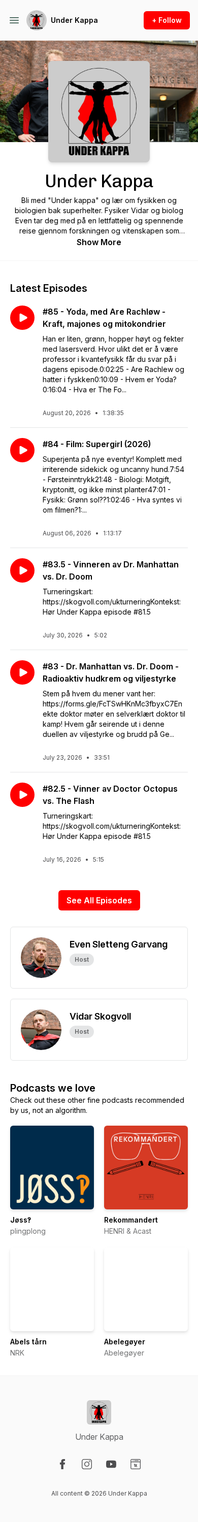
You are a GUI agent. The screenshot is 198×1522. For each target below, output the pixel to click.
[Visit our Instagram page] (87, 1464)
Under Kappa (74, 20)
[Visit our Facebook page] (62, 1464)
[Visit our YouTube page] (111, 1464)
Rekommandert (131, 1219)
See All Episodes (99, 900)
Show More (99, 242)
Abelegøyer (124, 1341)
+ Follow (167, 20)
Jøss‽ (20, 1219)
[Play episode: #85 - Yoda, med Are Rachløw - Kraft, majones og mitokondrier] (22, 318)
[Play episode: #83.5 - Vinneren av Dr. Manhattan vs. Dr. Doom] (22, 570)
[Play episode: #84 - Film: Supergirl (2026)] (22, 450)
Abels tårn (28, 1341)
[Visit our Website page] (135, 1464)
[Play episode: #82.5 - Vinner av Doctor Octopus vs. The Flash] (22, 795)
